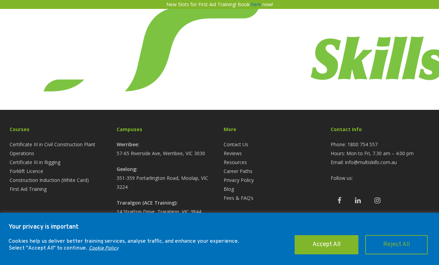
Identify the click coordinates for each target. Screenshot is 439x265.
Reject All (396, 245)
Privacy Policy (239, 180)
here (256, 4)
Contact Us (236, 144)
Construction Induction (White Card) (49, 180)
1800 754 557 (362, 144)
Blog (229, 189)
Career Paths (238, 171)
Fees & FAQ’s (238, 198)
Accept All (326, 245)
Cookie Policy (103, 248)
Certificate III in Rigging (35, 162)
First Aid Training (28, 189)
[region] (219, 239)
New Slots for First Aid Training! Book (208, 4)
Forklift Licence (26, 171)
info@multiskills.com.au (371, 162)
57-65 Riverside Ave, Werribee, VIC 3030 (161, 153)
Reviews (233, 153)
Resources (235, 162)
